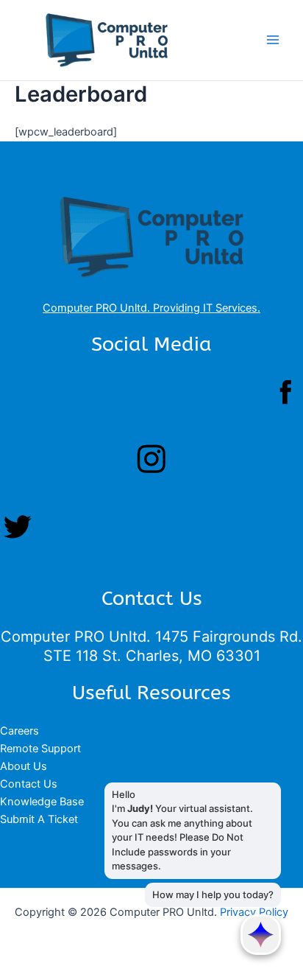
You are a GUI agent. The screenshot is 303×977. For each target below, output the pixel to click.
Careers (19, 731)
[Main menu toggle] (272, 40)
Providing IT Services (205, 308)
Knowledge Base (42, 801)
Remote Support (40, 748)
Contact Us (28, 784)
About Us (23, 766)
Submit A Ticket (39, 819)
